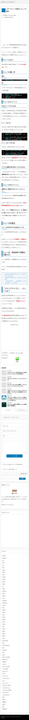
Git (3, 586)
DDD (3, 574)
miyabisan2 (5, 15)
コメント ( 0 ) (7, 410)
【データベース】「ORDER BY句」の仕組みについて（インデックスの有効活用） (17, 373)
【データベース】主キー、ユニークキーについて (17, 379)
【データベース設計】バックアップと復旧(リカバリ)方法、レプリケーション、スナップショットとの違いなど (17, 399)
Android (3, 555)
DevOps (4, 576)
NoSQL (3, 619)
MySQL (3, 609)
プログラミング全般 (6, 685)
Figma (3, 584)
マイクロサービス (6, 687)
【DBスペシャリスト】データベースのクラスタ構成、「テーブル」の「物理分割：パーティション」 (17, 392)
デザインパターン (6, 678)
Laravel (3, 605)
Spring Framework (6, 645)
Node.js (3, 617)
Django (3, 579)
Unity (3, 652)
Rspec (3, 635)
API (3, 560)
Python (3, 628)
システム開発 (5, 668)
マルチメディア (5, 692)
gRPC (3, 593)
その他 (3, 673)
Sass (3, 642)
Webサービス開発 (6, 657)
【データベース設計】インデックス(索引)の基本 (12, 464)
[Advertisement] (15, 31)
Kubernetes (4, 602)
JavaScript (4, 600)
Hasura (3, 595)
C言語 (3, 572)
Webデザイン (5, 659)
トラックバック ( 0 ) (21, 410)
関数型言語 (4, 708)
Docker (3, 581)
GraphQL (4, 591)
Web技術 (4, 661)
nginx (3, 614)
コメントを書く (13, 15)
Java (3, 598)
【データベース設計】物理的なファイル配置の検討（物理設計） (17, 405)
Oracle (3, 624)
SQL (3, 647)
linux (3, 607)
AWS (3, 562)
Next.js (3, 612)
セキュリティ (5, 671)
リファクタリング (6, 694)
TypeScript (4, 649)
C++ (3, 565)
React (3, 631)
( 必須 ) (5, 425)
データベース (5, 354)
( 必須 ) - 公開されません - (10, 430)
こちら (12, 504)
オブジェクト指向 (6, 666)
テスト (3, 680)
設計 (3, 706)
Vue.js (3, 654)
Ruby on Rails (5, 640)
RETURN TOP (24, 473)
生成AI (3, 704)
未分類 (3, 699)
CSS (3, 567)
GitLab (3, 588)
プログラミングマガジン (11, 716)
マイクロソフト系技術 (6, 690)
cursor (3, 569)
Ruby (3, 638)
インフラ (4, 664)
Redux (3, 633)
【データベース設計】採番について (10, 469)
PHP (3, 626)
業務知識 (4, 701)
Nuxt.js (3, 621)
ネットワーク (5, 682)
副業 (3, 697)
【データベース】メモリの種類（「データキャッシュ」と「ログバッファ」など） (17, 385)
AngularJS (4, 558)
